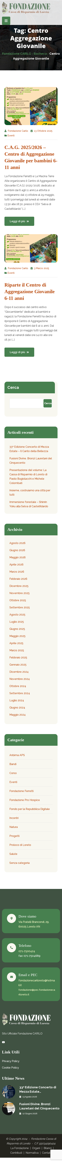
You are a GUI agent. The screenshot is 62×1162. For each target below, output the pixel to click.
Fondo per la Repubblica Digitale (29, 809)
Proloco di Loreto (20, 845)
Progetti (14, 836)
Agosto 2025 (17, 614)
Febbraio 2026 (18, 578)
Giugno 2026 (17, 550)
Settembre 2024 (19, 693)
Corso (13, 773)
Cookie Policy (10, 1067)
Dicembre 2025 (18, 586)
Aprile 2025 (16, 643)
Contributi (16, 1153)
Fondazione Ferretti (21, 791)
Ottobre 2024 (17, 686)
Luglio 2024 (16, 700)
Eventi (11, 135)
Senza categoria (19, 862)
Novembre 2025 (19, 593)
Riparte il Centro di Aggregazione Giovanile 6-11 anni (29, 291)
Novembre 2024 (19, 679)
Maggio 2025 (17, 636)
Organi (36, 1148)
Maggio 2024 (17, 714)
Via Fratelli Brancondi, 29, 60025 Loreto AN (34, 924)
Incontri (14, 818)
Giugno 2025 (17, 628)
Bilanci (48, 1148)
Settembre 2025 (19, 607)
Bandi (12, 764)
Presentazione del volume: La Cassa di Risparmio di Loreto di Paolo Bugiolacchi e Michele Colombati (28, 476)
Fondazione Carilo (18, 131)
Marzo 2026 (16, 571)
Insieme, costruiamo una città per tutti (29, 492)
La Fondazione (19, 1148)
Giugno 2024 (17, 707)
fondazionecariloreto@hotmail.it (37, 983)
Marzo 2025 (16, 650)
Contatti (47, 1153)
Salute (13, 853)
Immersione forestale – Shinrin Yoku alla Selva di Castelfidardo (28, 504)
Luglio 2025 (16, 621)
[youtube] (3, 1042)
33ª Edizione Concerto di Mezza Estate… (37, 1089)
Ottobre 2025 (17, 600)
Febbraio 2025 (18, 657)
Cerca (13, 387)
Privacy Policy (10, 1061)
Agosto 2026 (17, 543)
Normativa (32, 1153)
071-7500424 (27, 951)
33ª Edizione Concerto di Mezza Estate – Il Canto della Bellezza (29, 449)
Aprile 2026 (16, 564)
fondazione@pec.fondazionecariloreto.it (37, 992)
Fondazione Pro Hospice (24, 800)
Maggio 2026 (17, 557)
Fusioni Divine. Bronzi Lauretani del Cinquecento (30, 460)
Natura (13, 827)
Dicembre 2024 (19, 671)
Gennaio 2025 (17, 664)
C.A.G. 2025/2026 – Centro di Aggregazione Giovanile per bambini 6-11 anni (30, 157)
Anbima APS (17, 755)
